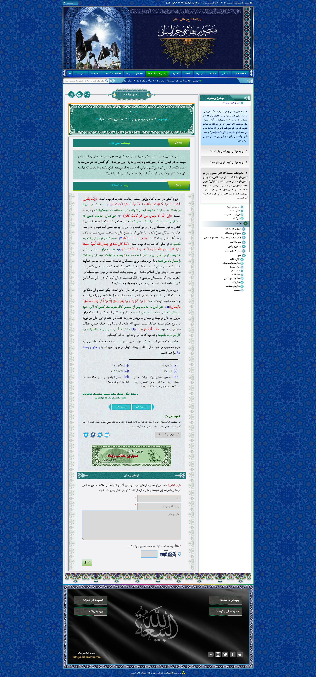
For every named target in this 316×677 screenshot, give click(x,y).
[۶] (133, 329)
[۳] (121, 238)
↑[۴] (126, 365)
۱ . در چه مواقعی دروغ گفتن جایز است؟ (228, 151)
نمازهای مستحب (232, 286)
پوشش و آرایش (234, 246)
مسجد (237, 290)
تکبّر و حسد (235, 211)
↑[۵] (126, 371)
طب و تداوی (235, 242)
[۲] (121, 216)
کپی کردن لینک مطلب (168, 434)
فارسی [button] (70, 3)
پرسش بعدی (121, 407)
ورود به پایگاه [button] (96, 611)
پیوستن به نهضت (229, 599)
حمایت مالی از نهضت (227, 611)
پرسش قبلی (141, 407)
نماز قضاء (236, 275)
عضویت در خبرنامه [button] (92, 599)
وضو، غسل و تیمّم (233, 251)
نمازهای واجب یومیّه (231, 263)
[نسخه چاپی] (79, 94)
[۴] (119, 249)
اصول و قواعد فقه (233, 229)
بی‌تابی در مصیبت (232, 215)
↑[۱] (176, 365)
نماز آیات (236, 282)
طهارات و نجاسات (233, 233)
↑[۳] (176, 377)
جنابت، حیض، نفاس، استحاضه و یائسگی (222, 237)
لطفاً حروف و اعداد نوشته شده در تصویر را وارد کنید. (154, 546)
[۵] (167, 307)
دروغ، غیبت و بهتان (231, 103)
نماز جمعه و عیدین (232, 279)
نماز (239, 255)
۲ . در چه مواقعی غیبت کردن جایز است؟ (228, 162)
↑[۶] (126, 377)
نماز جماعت (235, 267)
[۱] (109, 204)
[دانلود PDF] (71, 94)
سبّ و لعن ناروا (233, 207)
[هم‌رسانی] (87, 94)
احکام (239, 223)
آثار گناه (236, 218)
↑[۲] (176, 371)
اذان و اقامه (235, 259)
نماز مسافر (235, 271)
